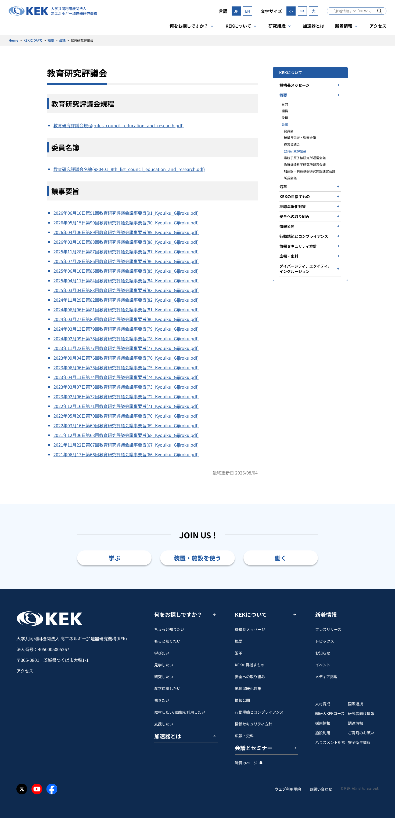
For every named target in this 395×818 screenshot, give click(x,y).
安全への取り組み (294, 216)
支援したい (163, 723)
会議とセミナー (253, 748)
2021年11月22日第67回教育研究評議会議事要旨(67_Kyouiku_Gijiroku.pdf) (126, 444)
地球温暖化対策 (292, 206)
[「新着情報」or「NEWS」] (379, 11)
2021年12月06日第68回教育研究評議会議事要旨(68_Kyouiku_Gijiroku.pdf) (126, 435)
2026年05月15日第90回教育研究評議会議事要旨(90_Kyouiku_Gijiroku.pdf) (126, 222)
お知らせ (322, 653)
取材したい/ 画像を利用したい (179, 712)
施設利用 (322, 732)
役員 (285, 117)
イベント (322, 664)
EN (247, 11)
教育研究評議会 (295, 151)
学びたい (161, 653)
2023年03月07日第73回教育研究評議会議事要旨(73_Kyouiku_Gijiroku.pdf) (126, 387)
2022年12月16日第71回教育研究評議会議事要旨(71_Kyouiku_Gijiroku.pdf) (126, 406)
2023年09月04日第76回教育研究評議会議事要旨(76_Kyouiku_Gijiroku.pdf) (126, 358)
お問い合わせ (321, 789)
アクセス (377, 26)
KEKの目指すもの (294, 196)
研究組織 (277, 26)
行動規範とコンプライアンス (303, 236)
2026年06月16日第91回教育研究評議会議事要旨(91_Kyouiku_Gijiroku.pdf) (126, 213)
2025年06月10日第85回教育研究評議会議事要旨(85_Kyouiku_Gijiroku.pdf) (126, 271)
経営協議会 (292, 144)
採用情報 (322, 723)
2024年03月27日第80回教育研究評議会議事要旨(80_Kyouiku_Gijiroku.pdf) (126, 319)
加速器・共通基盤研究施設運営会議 (309, 171)
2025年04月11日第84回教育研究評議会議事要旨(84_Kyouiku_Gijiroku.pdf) (126, 280)
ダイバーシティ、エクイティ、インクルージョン (305, 268)
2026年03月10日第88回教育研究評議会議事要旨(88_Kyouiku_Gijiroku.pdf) (126, 242)
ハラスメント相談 (330, 742)
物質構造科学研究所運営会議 (305, 164)
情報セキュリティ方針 (298, 246)
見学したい (163, 664)
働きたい (161, 700)
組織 (285, 110)
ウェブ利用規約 (288, 789)
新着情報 (343, 26)
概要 (51, 40)
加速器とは (313, 26)
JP (236, 11)
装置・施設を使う (197, 557)
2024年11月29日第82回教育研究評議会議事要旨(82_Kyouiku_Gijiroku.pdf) (126, 300)
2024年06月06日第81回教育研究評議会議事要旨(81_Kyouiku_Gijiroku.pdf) (126, 309)
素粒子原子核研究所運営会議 (305, 157)
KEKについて (238, 26)
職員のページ (246, 762)
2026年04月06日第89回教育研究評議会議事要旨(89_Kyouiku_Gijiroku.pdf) (126, 232)
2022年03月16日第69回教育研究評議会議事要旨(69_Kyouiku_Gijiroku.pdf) (126, 425)
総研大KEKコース (329, 713)
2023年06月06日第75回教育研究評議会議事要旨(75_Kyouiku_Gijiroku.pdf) (126, 367)
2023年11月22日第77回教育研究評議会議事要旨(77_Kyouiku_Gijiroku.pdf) (126, 348)
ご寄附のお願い (361, 732)
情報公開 (287, 226)
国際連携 (355, 703)
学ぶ (114, 557)
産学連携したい (167, 688)
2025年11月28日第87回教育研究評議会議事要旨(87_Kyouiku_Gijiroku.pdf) (126, 251)
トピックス (324, 641)
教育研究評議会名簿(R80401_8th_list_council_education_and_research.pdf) (129, 169)
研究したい (163, 676)
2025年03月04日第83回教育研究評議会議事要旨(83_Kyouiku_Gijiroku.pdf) (126, 290)
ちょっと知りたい (169, 629)
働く (280, 557)
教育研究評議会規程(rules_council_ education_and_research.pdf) (118, 125)
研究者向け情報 (361, 713)
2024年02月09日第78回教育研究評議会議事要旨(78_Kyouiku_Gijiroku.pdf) (126, 338)
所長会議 (290, 178)
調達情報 (355, 723)
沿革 (283, 186)
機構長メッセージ (294, 85)
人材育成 (322, 703)
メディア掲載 (326, 676)
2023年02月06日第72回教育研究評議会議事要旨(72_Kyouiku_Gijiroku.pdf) (126, 396)
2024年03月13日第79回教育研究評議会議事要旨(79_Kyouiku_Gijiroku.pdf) (126, 329)
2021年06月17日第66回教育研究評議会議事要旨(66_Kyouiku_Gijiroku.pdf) (126, 454)
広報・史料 (288, 256)
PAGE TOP (383, 589)
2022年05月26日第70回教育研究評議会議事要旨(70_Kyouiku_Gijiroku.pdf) (126, 415)
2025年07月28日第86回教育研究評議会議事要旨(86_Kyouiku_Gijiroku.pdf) (126, 261)
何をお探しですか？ (189, 26)
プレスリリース (328, 629)
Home (13, 40)
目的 (285, 104)
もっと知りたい (167, 641)
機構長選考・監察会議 (300, 137)
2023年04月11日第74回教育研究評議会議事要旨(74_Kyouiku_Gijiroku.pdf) (126, 377)
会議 (62, 40)
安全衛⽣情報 (359, 742)
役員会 (288, 131)
